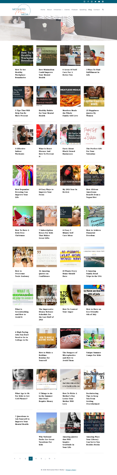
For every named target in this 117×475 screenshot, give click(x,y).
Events (67, 10)
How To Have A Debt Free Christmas (22, 233)
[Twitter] (95, 1)
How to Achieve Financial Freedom (93, 233)
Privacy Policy (71, 470)
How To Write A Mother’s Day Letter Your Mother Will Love (70, 398)
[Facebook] (88, 1)
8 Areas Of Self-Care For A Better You (70, 72)
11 (49, 459)
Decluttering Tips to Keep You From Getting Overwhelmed (92, 398)
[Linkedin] (102, 1)
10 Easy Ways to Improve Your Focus (46, 192)
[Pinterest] (91, 1)
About (49, 10)
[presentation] (23, 55)
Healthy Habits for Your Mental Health (46, 113)
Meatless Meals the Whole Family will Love (70, 113)
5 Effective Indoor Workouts (20, 151)
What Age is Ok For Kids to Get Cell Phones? (22, 396)
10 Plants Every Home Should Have (70, 273)
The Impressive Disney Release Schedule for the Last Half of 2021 (46, 314)
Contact (97, 10)
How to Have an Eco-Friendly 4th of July (93, 312)
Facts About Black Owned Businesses (69, 151)
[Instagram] (84, 1)
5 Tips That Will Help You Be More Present (22, 113)
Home (43, 10)
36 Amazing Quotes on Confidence (44, 273)
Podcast (75, 10)
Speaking (83, 10)
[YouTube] (99, 1)
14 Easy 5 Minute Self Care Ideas (68, 233)
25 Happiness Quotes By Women (92, 113)
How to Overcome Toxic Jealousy (22, 273)
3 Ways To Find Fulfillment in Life (93, 72)
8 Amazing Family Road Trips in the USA (94, 273)
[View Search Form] (102, 9)
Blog (90, 10)
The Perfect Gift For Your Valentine (94, 151)
